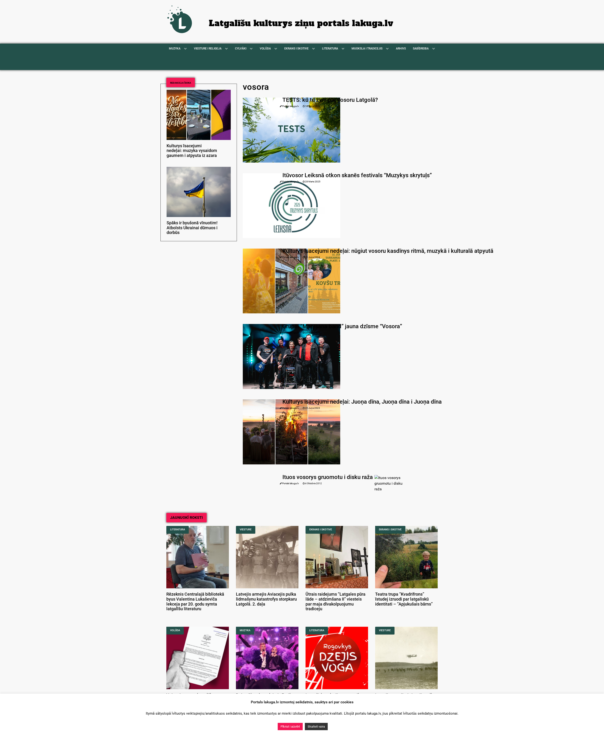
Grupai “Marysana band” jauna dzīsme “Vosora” (342, 326)
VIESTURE (246, 529)
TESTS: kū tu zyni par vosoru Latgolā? (330, 100)
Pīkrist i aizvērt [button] (290, 726)
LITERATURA (177, 529)
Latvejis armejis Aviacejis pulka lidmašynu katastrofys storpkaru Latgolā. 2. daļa (266, 599)
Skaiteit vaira (316, 726)
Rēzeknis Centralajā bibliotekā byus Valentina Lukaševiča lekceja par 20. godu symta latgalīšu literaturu (195, 601)
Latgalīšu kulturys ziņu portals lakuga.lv (301, 23)
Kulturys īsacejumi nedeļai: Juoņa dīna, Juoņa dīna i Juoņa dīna (362, 401)
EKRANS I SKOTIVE (320, 529)
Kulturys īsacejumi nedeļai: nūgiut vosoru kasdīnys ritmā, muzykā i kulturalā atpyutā (387, 251)
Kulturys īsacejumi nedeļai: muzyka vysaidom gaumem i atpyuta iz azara (192, 150)
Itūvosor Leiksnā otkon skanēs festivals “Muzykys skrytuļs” (357, 175)
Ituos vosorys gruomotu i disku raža (327, 477)
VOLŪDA (175, 630)
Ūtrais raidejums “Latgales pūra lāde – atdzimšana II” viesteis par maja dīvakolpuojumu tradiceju (335, 601)
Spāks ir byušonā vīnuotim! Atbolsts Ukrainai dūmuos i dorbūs (192, 228)
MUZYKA (245, 630)
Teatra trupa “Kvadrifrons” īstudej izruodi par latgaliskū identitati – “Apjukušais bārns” (404, 599)
